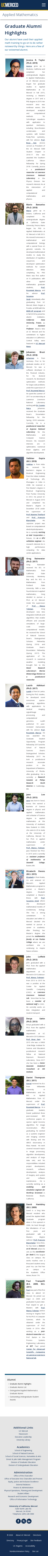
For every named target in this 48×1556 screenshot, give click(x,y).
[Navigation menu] (43, 5)
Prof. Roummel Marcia (35, 391)
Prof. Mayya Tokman (35, 848)
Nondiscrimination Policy (19, 1551)
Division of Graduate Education (23, 1462)
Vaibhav (29, 464)
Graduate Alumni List (18, 1387)
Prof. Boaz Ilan (33, 1039)
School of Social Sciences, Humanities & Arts (23, 1456)
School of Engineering (23, 1450)
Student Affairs (23, 1493)
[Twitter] (23, 1521)
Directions (37, 1535)
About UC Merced (23, 1535)
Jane (28, 800)
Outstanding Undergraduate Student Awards (24, 1398)
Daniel (29, 1083)
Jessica (29, 66)
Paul (28, 1290)
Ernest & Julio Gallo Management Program (23, 1459)
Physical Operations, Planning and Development (23, 1490)
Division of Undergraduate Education (23, 1465)
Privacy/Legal (22, 1540)
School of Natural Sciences (23, 1453)
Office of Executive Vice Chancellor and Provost (23, 1479)
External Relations (23, 1484)
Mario (28, 211)
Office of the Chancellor (23, 1476)
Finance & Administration (23, 1487)
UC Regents (18, 1546)
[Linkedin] (29, 1521)
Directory (10, 1540)
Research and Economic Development (23, 1496)
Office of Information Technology (23, 1499)
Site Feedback (35, 1540)
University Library (23, 1440)
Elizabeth (30, 877)
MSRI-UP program (33, 311)
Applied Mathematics (20, 15)
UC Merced (23, 1431)
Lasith (28, 691)
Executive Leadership (23, 1437)
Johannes (30, 358)
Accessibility (30, 1546)
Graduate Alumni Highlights (20, 1384)
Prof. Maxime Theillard (35, 514)
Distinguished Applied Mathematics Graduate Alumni (24, 1392)
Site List (35, 1551)
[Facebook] (18, 1521)
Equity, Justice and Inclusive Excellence (23, 1481)
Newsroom (23, 1434)
